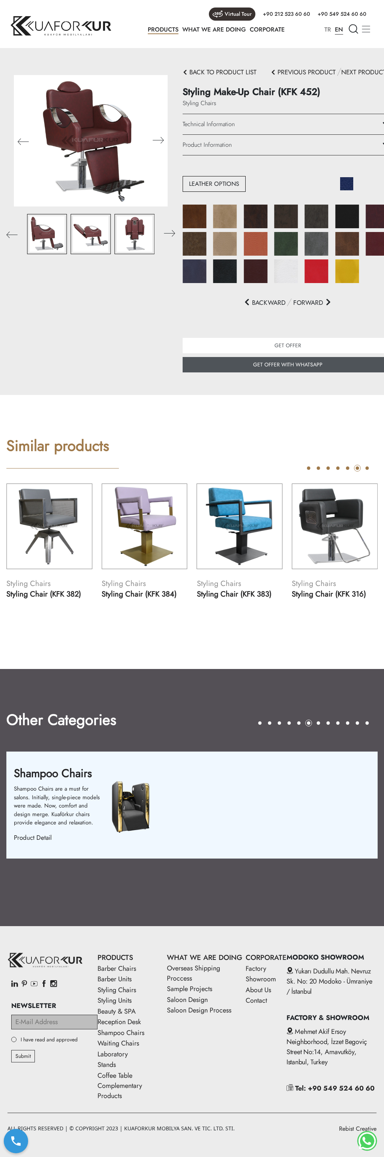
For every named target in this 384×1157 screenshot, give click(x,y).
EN (339, 29)
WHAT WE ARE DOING (214, 29)
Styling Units (115, 1000)
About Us (258, 990)
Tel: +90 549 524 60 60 (334, 1088)
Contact (256, 1000)
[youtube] (34, 984)
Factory (256, 968)
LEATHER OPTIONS (214, 183)
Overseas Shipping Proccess (193, 973)
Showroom (261, 979)
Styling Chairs (117, 990)
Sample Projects (189, 989)
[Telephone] (16, 1141)
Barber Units (115, 979)
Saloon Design (187, 1000)
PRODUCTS (163, 29)
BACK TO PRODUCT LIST (222, 72)
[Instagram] (53, 984)
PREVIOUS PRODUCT (306, 72)
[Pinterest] (24, 984)
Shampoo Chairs (121, 1033)
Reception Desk (119, 1022)
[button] (158, 141)
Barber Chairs (117, 968)
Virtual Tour (238, 14)
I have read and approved (49, 1040)
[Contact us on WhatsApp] (367, 1141)
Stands (107, 1065)
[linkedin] (14, 984)
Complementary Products (120, 1091)
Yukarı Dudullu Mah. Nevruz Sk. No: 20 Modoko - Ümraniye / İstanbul (329, 981)
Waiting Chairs (118, 1043)
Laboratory (113, 1054)
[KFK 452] (91, 140)
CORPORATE (267, 29)
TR (327, 29)
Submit (23, 1056)
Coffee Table (115, 1075)
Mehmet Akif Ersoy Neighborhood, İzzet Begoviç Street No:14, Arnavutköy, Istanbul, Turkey (326, 1047)
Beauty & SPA (117, 1011)
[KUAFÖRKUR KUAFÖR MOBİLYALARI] (60, 25)
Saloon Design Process (199, 1010)
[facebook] (43, 984)
